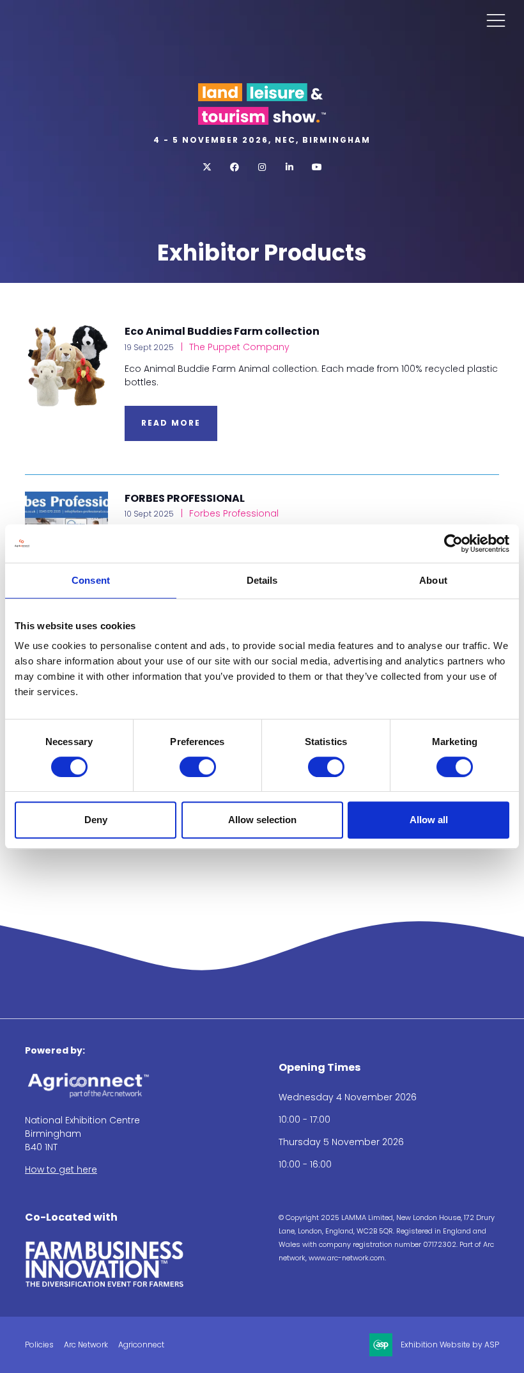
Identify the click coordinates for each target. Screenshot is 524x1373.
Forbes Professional (233, 513)
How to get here (61, 1169)
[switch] (198, 767)
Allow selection (262, 819)
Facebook (235, 167)
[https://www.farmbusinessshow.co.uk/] (105, 1284)
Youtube (317, 167)
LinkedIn (290, 167)
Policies (39, 1345)
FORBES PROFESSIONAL (185, 498)
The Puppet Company (238, 347)
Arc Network (86, 1345)
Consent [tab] (91, 580)
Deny (95, 819)
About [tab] (433, 580)
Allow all (429, 819)
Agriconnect (141, 1345)
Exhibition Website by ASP (450, 1345)
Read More (171, 422)
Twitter (207, 167)
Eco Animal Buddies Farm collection (222, 331)
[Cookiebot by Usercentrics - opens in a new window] (453, 543)
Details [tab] (262, 580)
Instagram (262, 167)
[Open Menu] (495, 19)
